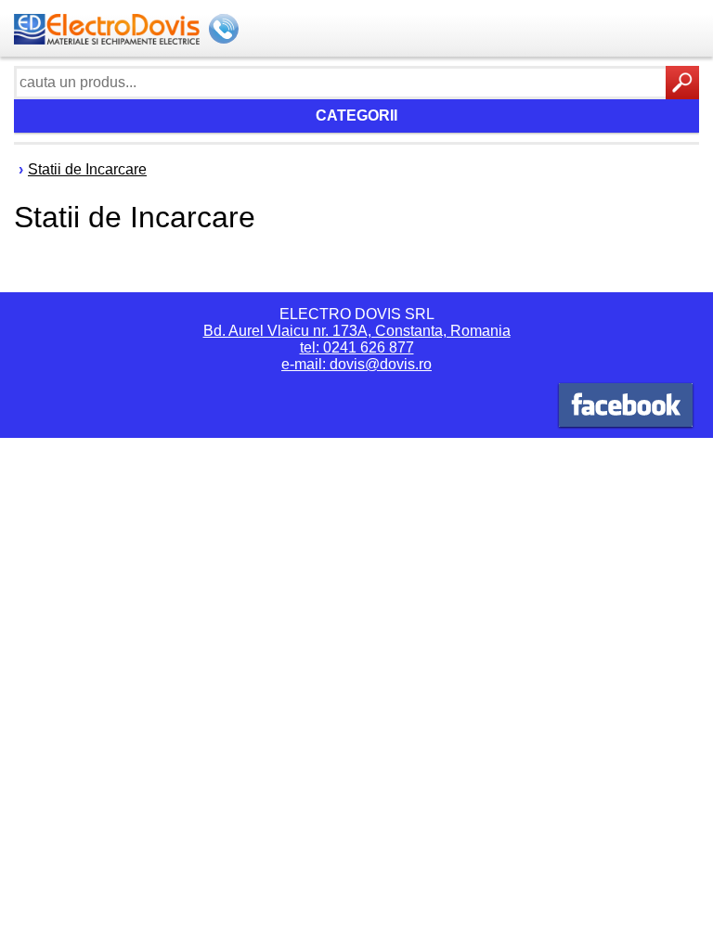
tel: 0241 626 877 (357, 347)
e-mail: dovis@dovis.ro (356, 364)
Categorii (356, 115)
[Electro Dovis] (625, 407)
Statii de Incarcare (87, 169)
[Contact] (225, 30)
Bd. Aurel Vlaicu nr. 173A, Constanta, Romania (357, 331)
